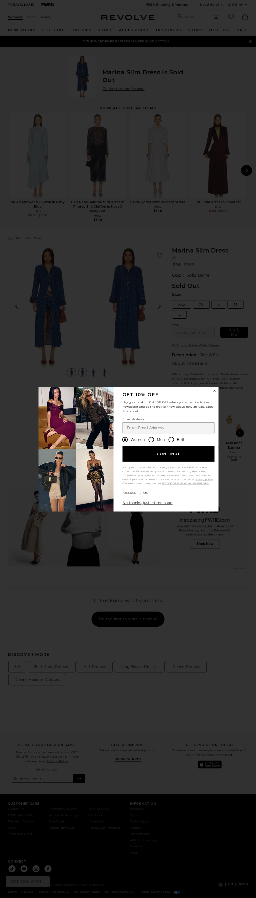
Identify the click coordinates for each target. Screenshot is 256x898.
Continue (169, 454)
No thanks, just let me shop (147, 503)
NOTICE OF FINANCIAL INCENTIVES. (185, 483)
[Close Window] (214, 391)
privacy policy (203, 479)
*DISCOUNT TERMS (135, 493)
